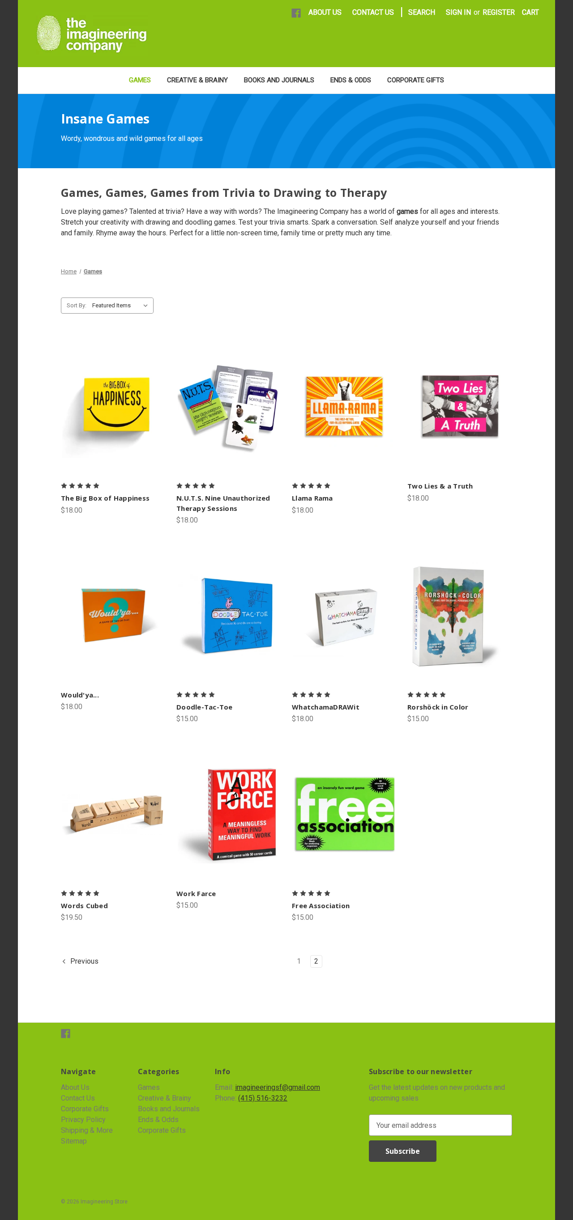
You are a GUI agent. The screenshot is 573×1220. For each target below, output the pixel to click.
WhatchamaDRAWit (325, 706)
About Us (75, 1087)
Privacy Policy (83, 1119)
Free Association (321, 905)
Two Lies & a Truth (440, 485)
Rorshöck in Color (437, 706)
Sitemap (74, 1141)
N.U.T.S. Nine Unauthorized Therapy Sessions (223, 503)
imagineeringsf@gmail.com (277, 1087)
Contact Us (78, 1098)
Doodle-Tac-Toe (204, 706)
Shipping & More (87, 1130)
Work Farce (196, 893)
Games (140, 80)
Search (421, 12)
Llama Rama (312, 497)
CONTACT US (373, 12)
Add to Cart (228, 416)
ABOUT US (325, 12)
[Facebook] (296, 13)
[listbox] (122, 305)
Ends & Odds (350, 80)
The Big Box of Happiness (105, 497)
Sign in (458, 12)
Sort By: (76, 305)
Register (499, 12)
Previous (83, 961)
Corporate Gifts (415, 80)
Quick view (113, 407)
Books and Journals (279, 80)
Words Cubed (84, 905)
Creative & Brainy (197, 80)
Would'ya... (80, 694)
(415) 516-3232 (262, 1098)
